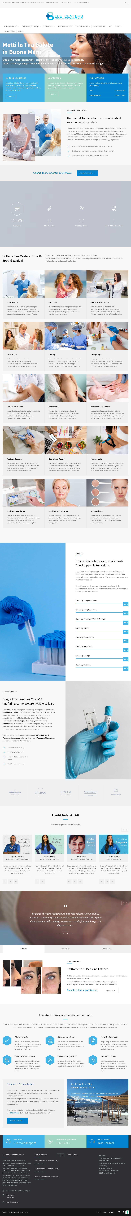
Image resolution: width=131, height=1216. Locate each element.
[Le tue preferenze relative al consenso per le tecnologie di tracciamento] (127, 1212)
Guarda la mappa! (25, 1143)
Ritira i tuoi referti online (67, 1037)
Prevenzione (65, 949)
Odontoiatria (107, 949)
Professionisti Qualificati (67, 1056)
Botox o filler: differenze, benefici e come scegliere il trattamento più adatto (47, 1177)
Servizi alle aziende (82, 26)
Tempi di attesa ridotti (109, 1037)
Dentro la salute (9, 31)
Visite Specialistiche (10, 26)
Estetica (23, 949)
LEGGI (10, 97)
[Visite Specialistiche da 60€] (7, 1060)
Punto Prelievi (48, 26)
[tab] (24, 949)
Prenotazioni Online (108, 1056)
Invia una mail (106, 1143)
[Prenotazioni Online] (93, 1060)
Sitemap (111, 1212)
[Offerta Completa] (7, 1040)
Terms (105, 1212)
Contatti (20, 31)
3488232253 (10, 1198)
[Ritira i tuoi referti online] (50, 1040)
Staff (110, 26)
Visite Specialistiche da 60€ (25, 1056)
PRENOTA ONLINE (99, 26)
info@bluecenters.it (83, 2)
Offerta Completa (21, 1037)
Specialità (118, 26)
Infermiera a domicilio (65, 26)
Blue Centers (12, 1212)
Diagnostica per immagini (30, 26)
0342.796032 (67, 2)
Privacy (98, 1212)
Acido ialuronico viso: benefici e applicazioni (47, 1161)
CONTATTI (77, 1119)
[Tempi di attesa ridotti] (93, 1040)
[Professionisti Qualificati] (50, 1060)
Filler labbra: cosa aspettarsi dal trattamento (47, 1169)
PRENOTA (109, 990)
